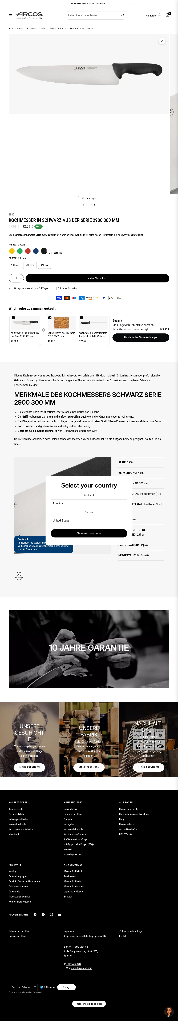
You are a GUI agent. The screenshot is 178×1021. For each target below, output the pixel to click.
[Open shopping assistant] (169, 1012)
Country (89, 512)
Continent (89, 495)
